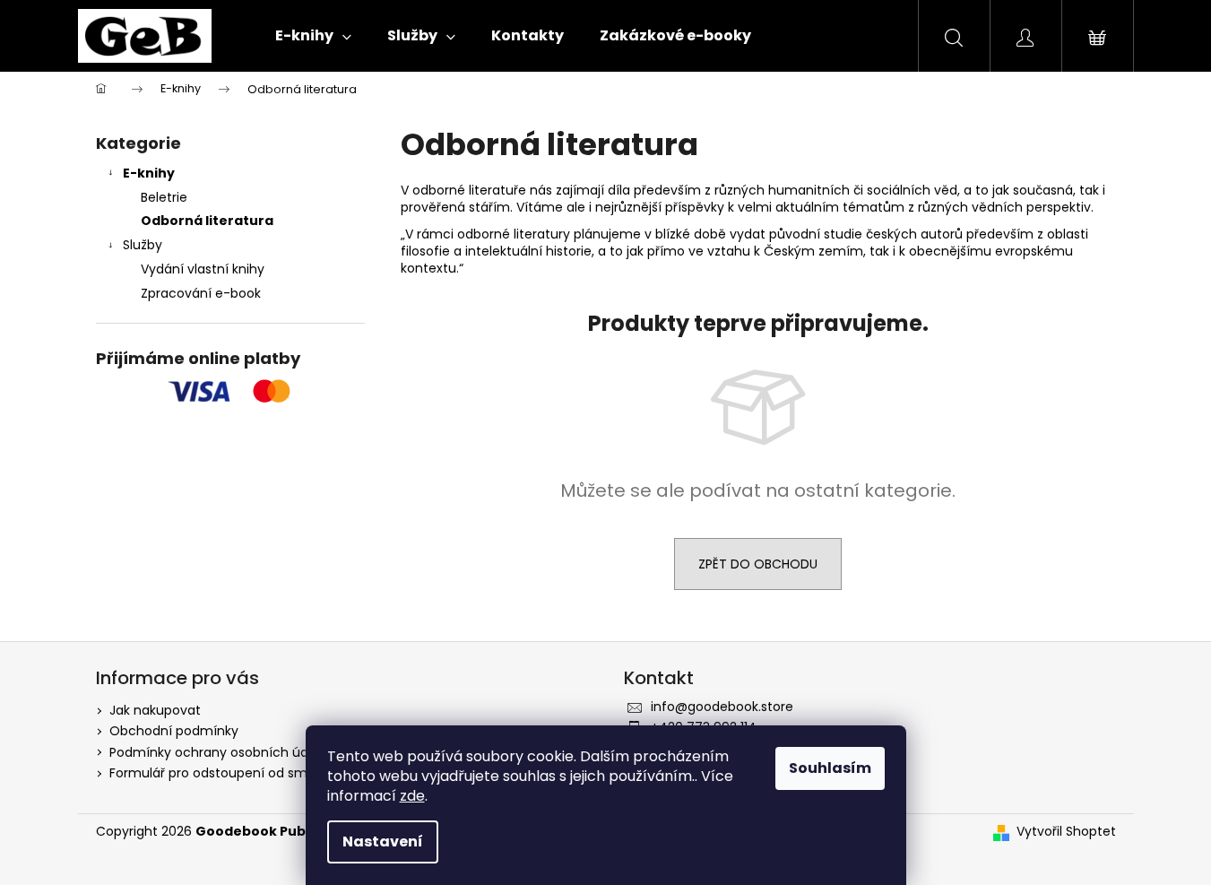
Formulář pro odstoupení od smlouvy (225, 773)
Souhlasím (830, 768)
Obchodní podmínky (173, 731)
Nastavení (382, 841)
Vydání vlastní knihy (202, 269)
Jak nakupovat (155, 710)
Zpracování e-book (201, 293)
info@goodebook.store (722, 707)
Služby (142, 245)
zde (412, 795)
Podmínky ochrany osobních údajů (218, 752)
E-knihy (149, 173)
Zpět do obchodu (757, 564)
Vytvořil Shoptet (1066, 831)
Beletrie (164, 197)
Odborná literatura (207, 221)
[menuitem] (313, 36)
